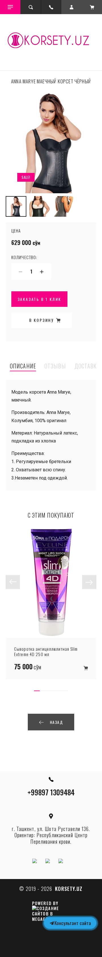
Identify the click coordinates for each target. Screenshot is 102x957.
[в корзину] (85, 668)
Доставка (87, 366)
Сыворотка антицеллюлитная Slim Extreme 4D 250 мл (46, 651)
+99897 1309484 (51, 792)
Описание (23, 366)
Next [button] (89, 582)
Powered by (45, 903)
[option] (51, 142)
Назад (56, 722)
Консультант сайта (72, 922)
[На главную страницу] (51, 40)
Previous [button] (13, 582)
